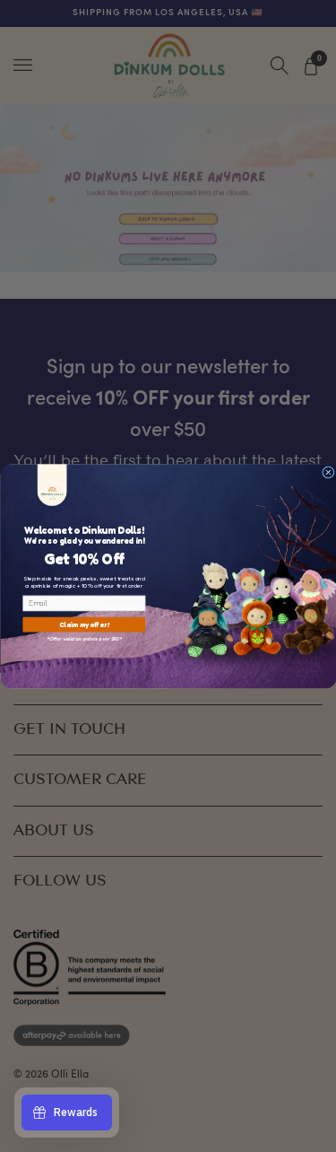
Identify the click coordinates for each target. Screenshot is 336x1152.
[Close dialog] (328, 472)
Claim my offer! (84, 624)
